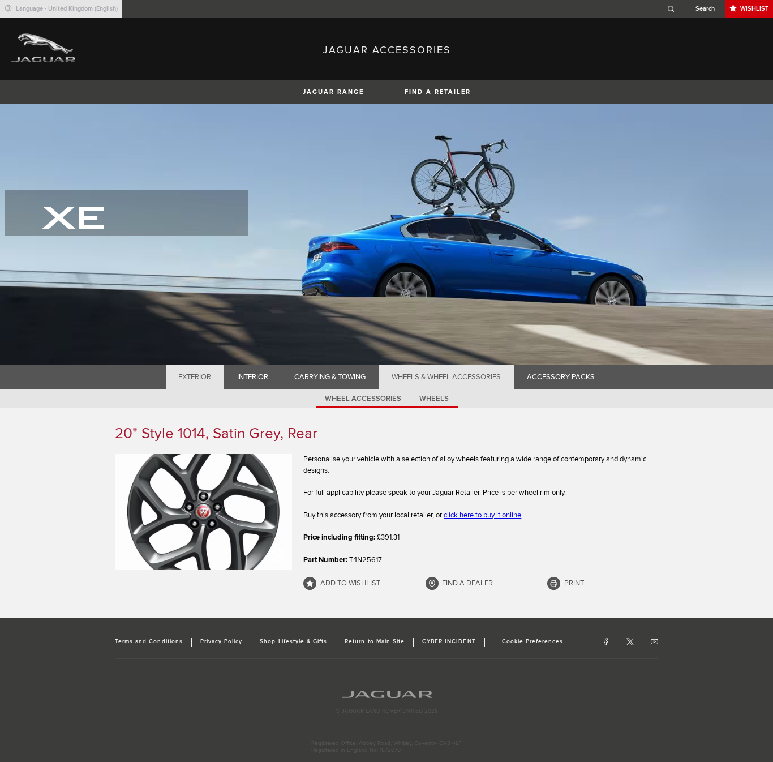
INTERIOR (252, 377)
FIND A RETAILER (438, 92)
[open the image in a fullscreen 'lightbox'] (203, 512)
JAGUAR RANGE (333, 92)
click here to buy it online (482, 515)
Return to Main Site (375, 641)
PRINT (574, 583)
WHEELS (434, 398)
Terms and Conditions (149, 641)
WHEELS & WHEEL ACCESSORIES (446, 377)
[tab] (195, 377)
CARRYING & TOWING (330, 377)
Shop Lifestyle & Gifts (293, 641)
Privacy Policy (221, 641)
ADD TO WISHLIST (350, 583)
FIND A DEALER (467, 583)
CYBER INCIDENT (449, 641)
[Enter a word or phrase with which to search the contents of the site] (694, 9)
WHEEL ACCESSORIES (363, 398)
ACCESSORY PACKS (561, 377)
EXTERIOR (194, 377)
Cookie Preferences (533, 641)
